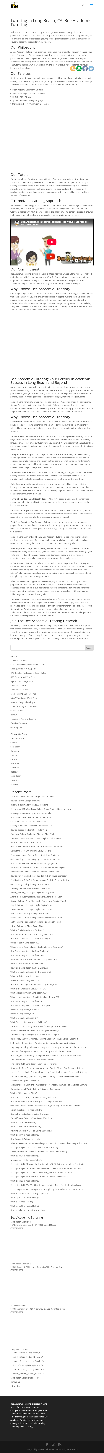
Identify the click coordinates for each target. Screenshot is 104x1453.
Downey (14, 784)
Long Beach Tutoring (19, 689)
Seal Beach (15, 746)
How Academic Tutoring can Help (25, 1139)
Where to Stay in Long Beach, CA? (25, 980)
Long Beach (15, 776)
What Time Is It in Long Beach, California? (28, 1022)
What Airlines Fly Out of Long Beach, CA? (28, 993)
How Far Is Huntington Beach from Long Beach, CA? (33, 984)
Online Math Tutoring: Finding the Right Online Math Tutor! (36, 917)
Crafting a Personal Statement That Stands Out (31, 825)
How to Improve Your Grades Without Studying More (33, 863)
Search (89, 648)
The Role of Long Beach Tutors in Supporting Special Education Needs (41, 1051)
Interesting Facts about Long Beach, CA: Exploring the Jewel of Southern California (46, 1189)
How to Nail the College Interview (25, 800)
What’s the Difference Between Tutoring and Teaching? (34, 1030)
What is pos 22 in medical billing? (24, 1181)
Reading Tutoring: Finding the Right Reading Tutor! (32, 892)
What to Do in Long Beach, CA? (24, 1018)
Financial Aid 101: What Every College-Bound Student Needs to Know (40, 809)
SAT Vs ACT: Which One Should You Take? (28, 821)
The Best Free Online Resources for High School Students (35, 838)
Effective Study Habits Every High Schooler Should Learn (34, 871)
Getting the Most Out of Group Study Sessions (30, 850)
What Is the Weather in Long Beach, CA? (28, 988)
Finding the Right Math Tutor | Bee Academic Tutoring (34, 1147)
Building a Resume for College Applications (29, 804)
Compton (14, 751)
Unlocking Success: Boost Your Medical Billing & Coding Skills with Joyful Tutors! (45, 1105)
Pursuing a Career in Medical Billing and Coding (30, 1130)
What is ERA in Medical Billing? (23, 1093)
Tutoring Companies (19, 723)
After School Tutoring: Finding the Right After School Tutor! (36, 896)
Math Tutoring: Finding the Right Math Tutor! (30, 913)
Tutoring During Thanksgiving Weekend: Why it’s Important (36, 1034)
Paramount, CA (17, 738)
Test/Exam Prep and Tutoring (23, 719)
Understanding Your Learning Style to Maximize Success (35, 859)
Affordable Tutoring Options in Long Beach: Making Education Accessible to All (44, 1076)
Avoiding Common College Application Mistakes (31, 813)
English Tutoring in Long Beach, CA (27, 1357)
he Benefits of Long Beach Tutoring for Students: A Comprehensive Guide (42, 1043)
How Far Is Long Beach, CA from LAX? (27, 955)
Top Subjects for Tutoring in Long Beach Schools (32, 1059)
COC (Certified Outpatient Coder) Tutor (27, 664)
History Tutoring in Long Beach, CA (27, 1365)
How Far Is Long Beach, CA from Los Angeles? (30, 1005)
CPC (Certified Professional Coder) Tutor (28, 673)
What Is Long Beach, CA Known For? (26, 963)
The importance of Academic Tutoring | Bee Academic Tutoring (38, 1151)
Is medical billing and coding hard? (25, 1080)
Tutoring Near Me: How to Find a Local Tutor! (30, 888)
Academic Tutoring (18, 660)
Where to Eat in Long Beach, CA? (24, 942)
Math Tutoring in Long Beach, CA (27, 1352)
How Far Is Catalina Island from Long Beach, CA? (31, 934)
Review (13, 714)
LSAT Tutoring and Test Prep (23, 694)
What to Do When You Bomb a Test (26, 842)
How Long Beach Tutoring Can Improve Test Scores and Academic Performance (45, 1055)
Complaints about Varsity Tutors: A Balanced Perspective (35, 1089)
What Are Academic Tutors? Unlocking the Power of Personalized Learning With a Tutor (48, 1143)
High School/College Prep (21, 681)
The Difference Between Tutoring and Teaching (31, 1118)
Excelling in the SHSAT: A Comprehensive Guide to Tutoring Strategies (41, 880)
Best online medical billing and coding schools (30, 1114)
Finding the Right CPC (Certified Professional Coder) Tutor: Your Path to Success (45, 1168)
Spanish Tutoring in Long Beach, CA (28, 1361)
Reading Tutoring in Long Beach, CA (28, 1373)
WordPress (72, 1449)
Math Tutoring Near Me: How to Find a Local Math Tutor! (35, 922)
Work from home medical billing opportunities (30, 1193)
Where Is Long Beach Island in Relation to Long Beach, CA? (36, 947)
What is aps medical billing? (22, 1201)
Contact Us (15, 1382)
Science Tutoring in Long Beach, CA (28, 1369)
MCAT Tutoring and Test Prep (23, 698)
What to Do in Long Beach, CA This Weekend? (30, 972)
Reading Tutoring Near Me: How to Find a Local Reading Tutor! (38, 901)
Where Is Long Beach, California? (24, 1009)
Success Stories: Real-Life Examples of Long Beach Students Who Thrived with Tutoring (48, 1072)
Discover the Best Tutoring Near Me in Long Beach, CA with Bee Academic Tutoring (47, 1068)
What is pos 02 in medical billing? (24, 1206)
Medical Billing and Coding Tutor (24, 702)
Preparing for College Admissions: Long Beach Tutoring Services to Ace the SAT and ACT (49, 1047)
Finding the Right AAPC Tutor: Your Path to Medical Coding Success (39, 1176)
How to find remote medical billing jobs (27, 1210)
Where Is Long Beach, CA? (22, 1013)
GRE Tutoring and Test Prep (22, 677)
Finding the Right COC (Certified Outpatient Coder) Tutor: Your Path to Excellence (45, 1185)
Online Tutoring (17, 710)
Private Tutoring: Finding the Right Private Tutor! (31, 909)
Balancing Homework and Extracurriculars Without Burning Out (38, 867)
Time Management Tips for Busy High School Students (34, 855)
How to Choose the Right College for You (28, 830)
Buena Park (15, 763)
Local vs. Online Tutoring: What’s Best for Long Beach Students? (38, 1026)
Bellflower (14, 772)
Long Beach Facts (18, 685)
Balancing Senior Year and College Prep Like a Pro (32, 796)
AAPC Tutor (15, 656)
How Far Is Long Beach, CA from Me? (27, 1001)
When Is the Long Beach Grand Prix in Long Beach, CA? (34, 997)
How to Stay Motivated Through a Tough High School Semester (38, 876)
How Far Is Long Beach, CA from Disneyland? (30, 968)
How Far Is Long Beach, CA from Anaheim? (29, 951)
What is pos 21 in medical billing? (24, 1155)
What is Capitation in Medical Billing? (26, 1126)
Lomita (13, 755)
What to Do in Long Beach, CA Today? (27, 930)
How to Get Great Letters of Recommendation (30, 817)
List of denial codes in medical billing (26, 1110)
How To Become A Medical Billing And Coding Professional (36, 1101)
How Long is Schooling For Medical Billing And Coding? (34, 1097)
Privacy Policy (16, 1386)
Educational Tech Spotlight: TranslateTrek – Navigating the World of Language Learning (48, 1084)
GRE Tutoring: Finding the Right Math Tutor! (29, 884)
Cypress (13, 742)
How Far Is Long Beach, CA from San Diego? (30, 938)
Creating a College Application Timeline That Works (32, 834)
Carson (13, 759)
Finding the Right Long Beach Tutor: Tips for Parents (33, 1064)
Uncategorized (16, 727)
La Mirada (14, 767)
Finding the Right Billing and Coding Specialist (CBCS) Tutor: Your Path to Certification (47, 1164)
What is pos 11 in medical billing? (24, 1197)
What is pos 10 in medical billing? (24, 1135)
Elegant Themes (46, 1449)
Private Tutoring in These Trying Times (27, 926)
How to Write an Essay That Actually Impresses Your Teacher (37, 846)
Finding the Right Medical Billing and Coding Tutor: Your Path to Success (42, 1172)
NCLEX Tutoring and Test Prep (23, 706)
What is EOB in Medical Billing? (23, 1122)
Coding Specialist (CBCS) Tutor (23, 668)
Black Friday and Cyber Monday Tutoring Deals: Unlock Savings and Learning (44, 1038)
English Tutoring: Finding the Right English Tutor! (31, 905)
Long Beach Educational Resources (25, 1377)
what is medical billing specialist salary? (27, 1160)
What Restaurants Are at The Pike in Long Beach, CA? (34, 959)
